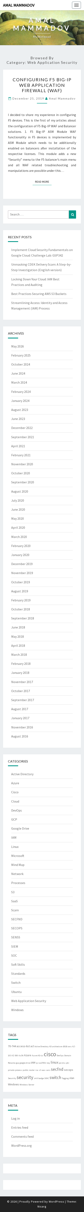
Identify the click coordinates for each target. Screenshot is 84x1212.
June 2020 (18, 509)
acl (32, 1046)
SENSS (15, 937)
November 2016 (22, 727)
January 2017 (20, 718)
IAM (14, 837)
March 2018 (19, 654)
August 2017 (19, 709)
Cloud (15, 801)
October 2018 (20, 609)
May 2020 (17, 518)
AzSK (21, 1055)
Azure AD (36, 1055)
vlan (71, 1078)
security (25, 1077)
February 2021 (21, 455)
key (48, 1063)
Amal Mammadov (18, 5)
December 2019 (22, 564)
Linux (15, 847)
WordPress (56, 1201)
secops (68, 1070)
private (11, 1070)
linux (54, 1062)
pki (67, 1063)
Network (17, 874)
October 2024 (20, 364)
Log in (15, 1118)
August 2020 (19, 491)
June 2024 (18, 373)
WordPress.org (21, 1145)
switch (55, 1077)
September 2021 (22, 437)
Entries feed (19, 1127)
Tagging (65, 1078)
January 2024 (20, 401)
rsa (36, 1070)
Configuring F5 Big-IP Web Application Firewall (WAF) (42, 85)
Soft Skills (18, 964)
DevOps (16, 810)
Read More (43, 181)
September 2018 (22, 618)
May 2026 (17, 346)
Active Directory (22, 774)
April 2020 (18, 527)
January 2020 (20, 555)
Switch (16, 982)
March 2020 (19, 537)
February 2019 (21, 600)
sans (48, 1070)
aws (70, 1046)
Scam (15, 910)
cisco (50, 1054)
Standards (18, 973)
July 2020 (17, 500)
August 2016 (19, 736)
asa (65, 1046)
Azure (15, 783)
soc (46, 1078)
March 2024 (19, 382)
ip (37, 1063)
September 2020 (22, 482)
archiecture (57, 1046)
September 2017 (22, 700)
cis (42, 1055)
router (32, 1070)
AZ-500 (15, 1055)
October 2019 (20, 582)
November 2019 (22, 573)
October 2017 (20, 691)
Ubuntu (16, 992)
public (25, 1070)
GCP (14, 819)
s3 (40, 1070)
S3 (12, 892)
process (18, 1070)
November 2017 (22, 682)
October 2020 (20, 473)
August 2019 (19, 591)
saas (43, 1070)
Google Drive (20, 828)
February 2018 (21, 664)
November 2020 (22, 464)
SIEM (14, 946)
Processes (18, 883)
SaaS (14, 901)
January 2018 (20, 673)
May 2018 (17, 636)
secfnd (57, 1069)
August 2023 (19, 410)
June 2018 (18, 627)
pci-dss (62, 1063)
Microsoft (17, 856)
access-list (23, 1046)
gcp (17, 1063)
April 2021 (18, 446)
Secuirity (12, 1078)
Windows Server (27, 1084)
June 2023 (18, 419)
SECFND (16, 919)
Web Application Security (28, 1001)
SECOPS (16, 928)
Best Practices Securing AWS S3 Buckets (38, 294)
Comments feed (22, 1136)
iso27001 (42, 1063)
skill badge (39, 1078)
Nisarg (42, 1206)
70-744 (12, 1046)
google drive (25, 1063)
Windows (17, 1010)
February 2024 (21, 392)
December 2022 (22, 428)
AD (50, 1046)
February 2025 (21, 355)
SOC (14, 955)
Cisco (15, 792)
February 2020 (21, 546)
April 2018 (18, 645)
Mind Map (17, 865)
